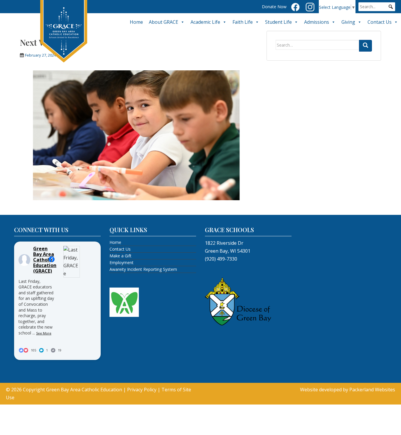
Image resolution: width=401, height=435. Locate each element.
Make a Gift (120, 256)
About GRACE (163, 22)
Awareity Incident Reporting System (143, 269)
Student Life (278, 22)
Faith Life (242, 22)
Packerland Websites (372, 389)
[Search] (365, 46)
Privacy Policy (141, 389)
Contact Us (380, 22)
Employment (121, 262)
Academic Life (205, 22)
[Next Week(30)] (139, 134)
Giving (348, 22)
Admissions (316, 22)
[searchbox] (376, 6)
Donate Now (274, 6)
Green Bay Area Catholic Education (84, 389)
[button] (390, 6)
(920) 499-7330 (221, 259)
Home (136, 22)
